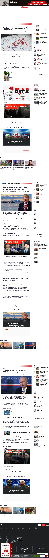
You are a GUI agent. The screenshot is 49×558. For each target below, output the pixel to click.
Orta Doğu (18, 528)
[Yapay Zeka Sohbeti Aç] (47, 556)
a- (21, 218)
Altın (6, 529)
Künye (12, 539)
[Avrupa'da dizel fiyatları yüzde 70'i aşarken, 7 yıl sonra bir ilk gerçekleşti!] (38, 34)
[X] (14, 127)
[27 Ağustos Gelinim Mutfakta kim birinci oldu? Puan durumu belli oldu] (38, 26)
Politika (1, 528)
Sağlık (23, 528)
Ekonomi (7, 527)
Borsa (6, 528)
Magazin (7, 537)
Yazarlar (1, 536)
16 (20, 326)
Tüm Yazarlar (1, 538)
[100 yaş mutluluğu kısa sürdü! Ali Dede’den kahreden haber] (36, 95)
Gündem (1, 527)
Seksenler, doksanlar (40, 68)
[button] (28, 137)
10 (15, 326)
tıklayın (41, 236)
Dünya (16, 306)
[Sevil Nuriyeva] (35, 63)
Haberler (7, 540)
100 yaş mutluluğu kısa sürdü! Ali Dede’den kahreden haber (42, 94)
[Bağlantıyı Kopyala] (25, 31)
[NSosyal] (19, 127)
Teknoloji (7, 538)
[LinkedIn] (18, 127)
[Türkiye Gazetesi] (24, 7)
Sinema (29, 528)
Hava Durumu (23, 529)
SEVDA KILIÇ (5, 466)
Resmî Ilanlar (7, 539)
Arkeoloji (29, 529)
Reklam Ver (12, 543)
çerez (17, 555)
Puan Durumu (12, 529)
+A (19, 56)
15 (19, 326)
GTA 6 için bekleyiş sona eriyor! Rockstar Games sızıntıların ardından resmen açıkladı (42, 89)
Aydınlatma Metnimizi (20, 556)
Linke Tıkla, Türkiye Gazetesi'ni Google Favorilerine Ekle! (11, 23)
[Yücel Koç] (35, 54)
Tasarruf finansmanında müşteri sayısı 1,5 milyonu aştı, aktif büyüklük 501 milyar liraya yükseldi (43, 85)
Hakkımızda (12, 537)
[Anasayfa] (2, 525)
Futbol (12, 528)
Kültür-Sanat (29, 527)
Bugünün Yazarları (2, 537)
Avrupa (17, 529)
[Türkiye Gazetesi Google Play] (19, 540)
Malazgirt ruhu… (39, 50)
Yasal (12, 542)
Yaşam (23, 527)
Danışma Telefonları (13, 541)
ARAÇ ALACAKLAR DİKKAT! (42, 97)
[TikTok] (11, 551)
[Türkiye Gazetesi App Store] (19, 538)
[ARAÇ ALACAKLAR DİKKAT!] (36, 99)
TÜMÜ (24, 143)
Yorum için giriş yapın (26, 333)
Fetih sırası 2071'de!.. (40, 59)
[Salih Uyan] (35, 68)
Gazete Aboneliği (13, 540)
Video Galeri (7, 542)
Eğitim (1, 529)
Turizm (6, 534)
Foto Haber (7, 541)
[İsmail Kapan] (35, 50)
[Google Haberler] (23, 127)
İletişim (12, 538)
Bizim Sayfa (34, 527)
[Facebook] (16, 127)
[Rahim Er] (35, 59)
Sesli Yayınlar (34, 529)
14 (18, 326)
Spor (11, 527)
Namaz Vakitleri (35, 528)
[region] (24, 556)
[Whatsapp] (23, 31)
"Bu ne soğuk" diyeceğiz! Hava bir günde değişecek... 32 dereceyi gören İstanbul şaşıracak (42, 102)
